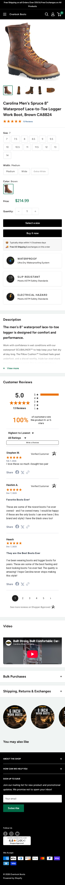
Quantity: (8, 211)
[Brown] (8, 189)
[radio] (46, 395)
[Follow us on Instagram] (11, 834)
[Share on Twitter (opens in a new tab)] (22, 472)
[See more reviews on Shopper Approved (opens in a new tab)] (28, 472)
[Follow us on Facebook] (5, 834)
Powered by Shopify (12, 878)
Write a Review (32, 443)
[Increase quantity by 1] (35, 211)
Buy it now (33, 233)
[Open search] (46, 14)
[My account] (52, 14)
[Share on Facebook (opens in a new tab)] (17, 472)
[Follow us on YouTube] (17, 834)
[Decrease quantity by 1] (18, 211)
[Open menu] (4, 14)
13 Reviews (28, 121)
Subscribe (13, 808)
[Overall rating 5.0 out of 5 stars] (12, 122)
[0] (59, 14)
